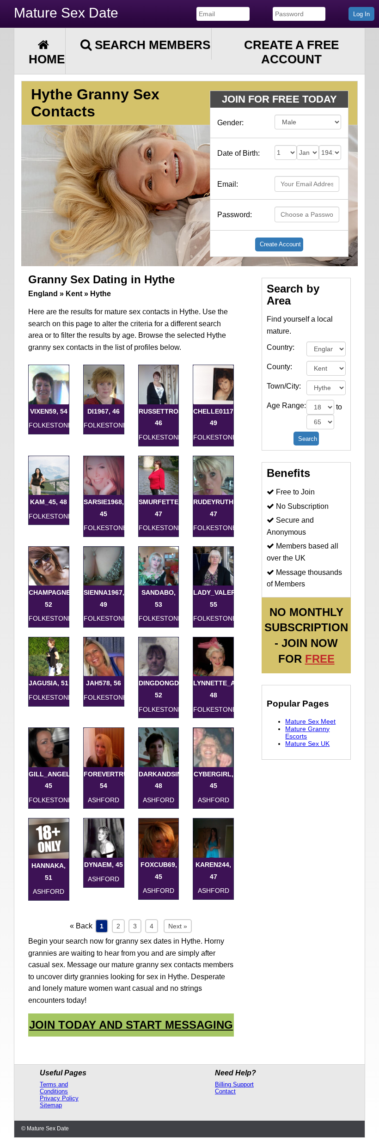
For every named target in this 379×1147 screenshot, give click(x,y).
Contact (225, 1091)
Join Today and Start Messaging (131, 1025)
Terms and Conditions (54, 1088)
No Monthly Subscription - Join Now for (306, 635)
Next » (177, 926)
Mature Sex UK (307, 743)
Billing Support (234, 1084)
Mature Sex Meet (310, 721)
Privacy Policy (59, 1098)
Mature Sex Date (66, 12)
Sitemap (51, 1105)
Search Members (151, 45)
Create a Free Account (291, 52)
